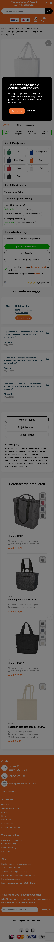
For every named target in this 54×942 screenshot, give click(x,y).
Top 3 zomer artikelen (10, 867)
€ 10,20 (15, 547)
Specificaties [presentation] (26, 434)
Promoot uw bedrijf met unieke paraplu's (19, 875)
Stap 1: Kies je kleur (14, 143)
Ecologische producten (11, 879)
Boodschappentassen (27, 28)
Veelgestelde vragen (10, 808)
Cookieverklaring (8, 843)
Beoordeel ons (23, 318)
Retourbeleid (7, 823)
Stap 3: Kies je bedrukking (18, 198)
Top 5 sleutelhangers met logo (14, 871)
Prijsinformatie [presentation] (27, 427)
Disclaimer (5, 851)
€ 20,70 (15, 675)
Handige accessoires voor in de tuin (16, 864)
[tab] (27, 419)
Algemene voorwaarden (11, 840)
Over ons (5, 804)
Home (4, 28)
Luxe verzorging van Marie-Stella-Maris (18, 883)
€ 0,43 (14, 741)
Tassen (12, 28)
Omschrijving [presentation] (27, 419)
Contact (4, 812)
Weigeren (31, 110)
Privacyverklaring (8, 847)
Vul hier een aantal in (13, 192)
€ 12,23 (15, 611)
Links (3, 816)
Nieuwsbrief (6, 819)
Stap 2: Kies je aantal (15, 185)
